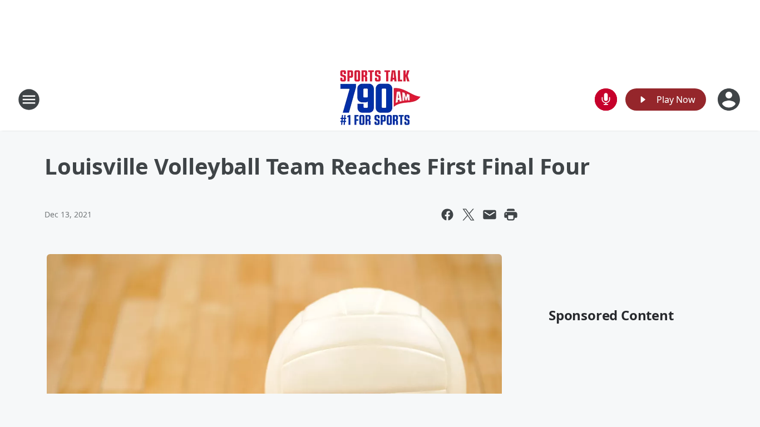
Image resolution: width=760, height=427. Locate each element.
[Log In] (730, 99)
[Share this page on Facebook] (447, 214)
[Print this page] (511, 214)
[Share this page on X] (468, 214)
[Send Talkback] (606, 99)
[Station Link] (380, 99)
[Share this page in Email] (489, 214)
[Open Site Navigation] (29, 99)
